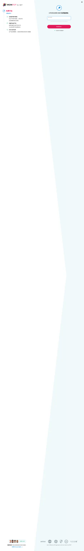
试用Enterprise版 (16, 547)
